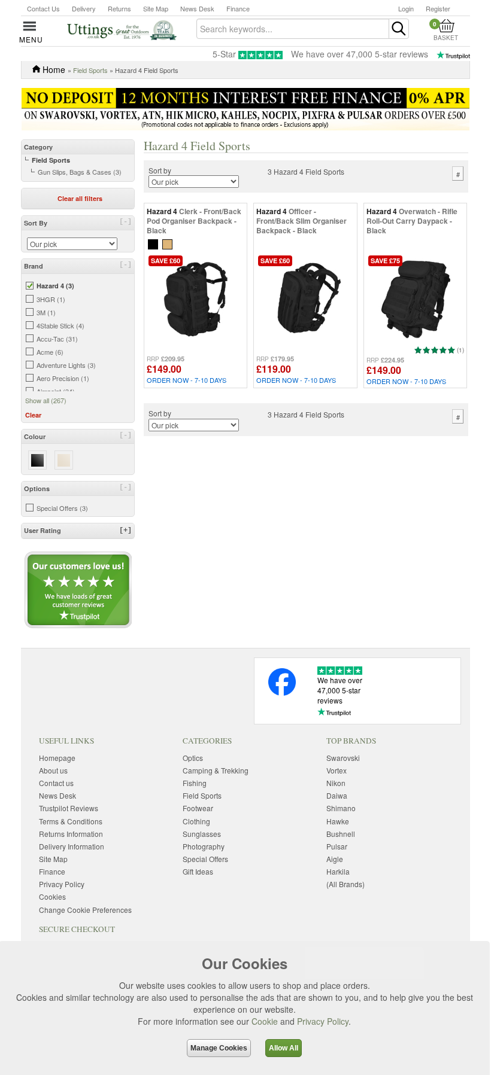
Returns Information (71, 834)
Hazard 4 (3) (55, 285)
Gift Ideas (198, 871)
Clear (33, 414)
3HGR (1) (51, 299)
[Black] (153, 243)
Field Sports (90, 70)
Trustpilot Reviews (68, 808)
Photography (204, 846)
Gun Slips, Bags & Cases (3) (80, 171)
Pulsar (336, 846)
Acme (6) (50, 352)
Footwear (198, 808)
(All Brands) (345, 884)
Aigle (334, 859)
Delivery (84, 8)
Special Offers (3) (62, 508)
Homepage (57, 758)
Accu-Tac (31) (57, 338)
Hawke (337, 821)
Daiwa (336, 795)
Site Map (155, 8)
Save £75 (385, 260)
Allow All (283, 1048)
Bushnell (340, 834)
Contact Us (43, 8)
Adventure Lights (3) (66, 365)
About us (53, 770)
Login (406, 8)
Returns (119, 8)
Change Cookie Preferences (85, 910)
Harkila (338, 871)
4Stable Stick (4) (60, 325)
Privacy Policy (322, 1021)
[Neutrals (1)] (63, 459)
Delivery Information (71, 846)
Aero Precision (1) (63, 378)
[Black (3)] (37, 459)
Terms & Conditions (70, 821)
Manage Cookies (218, 1048)
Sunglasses (202, 834)
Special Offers (205, 859)
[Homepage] (122, 29)
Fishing (195, 783)
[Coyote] (167, 243)
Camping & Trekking (215, 770)
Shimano (341, 808)
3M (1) (46, 312)
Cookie (264, 1021)
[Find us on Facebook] (282, 692)
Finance (238, 8)
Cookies (52, 896)
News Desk (197, 8)
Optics (193, 758)
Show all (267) (45, 400)
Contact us (56, 783)
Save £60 (165, 260)
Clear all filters (79, 198)
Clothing (196, 821)
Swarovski (343, 758)
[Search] (399, 29)
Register (438, 8)
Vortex (336, 770)
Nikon (335, 783)
